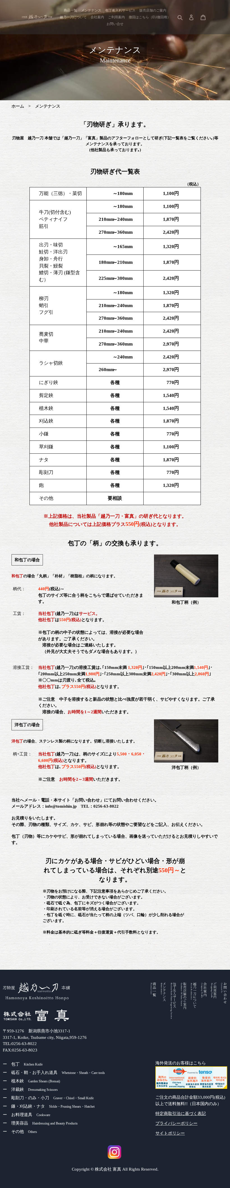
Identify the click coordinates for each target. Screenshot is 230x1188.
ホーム (18, 106)
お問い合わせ (87, 800)
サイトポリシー (170, 1133)
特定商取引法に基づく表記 (180, 1113)
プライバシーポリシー (176, 1123)
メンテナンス (47, 106)
